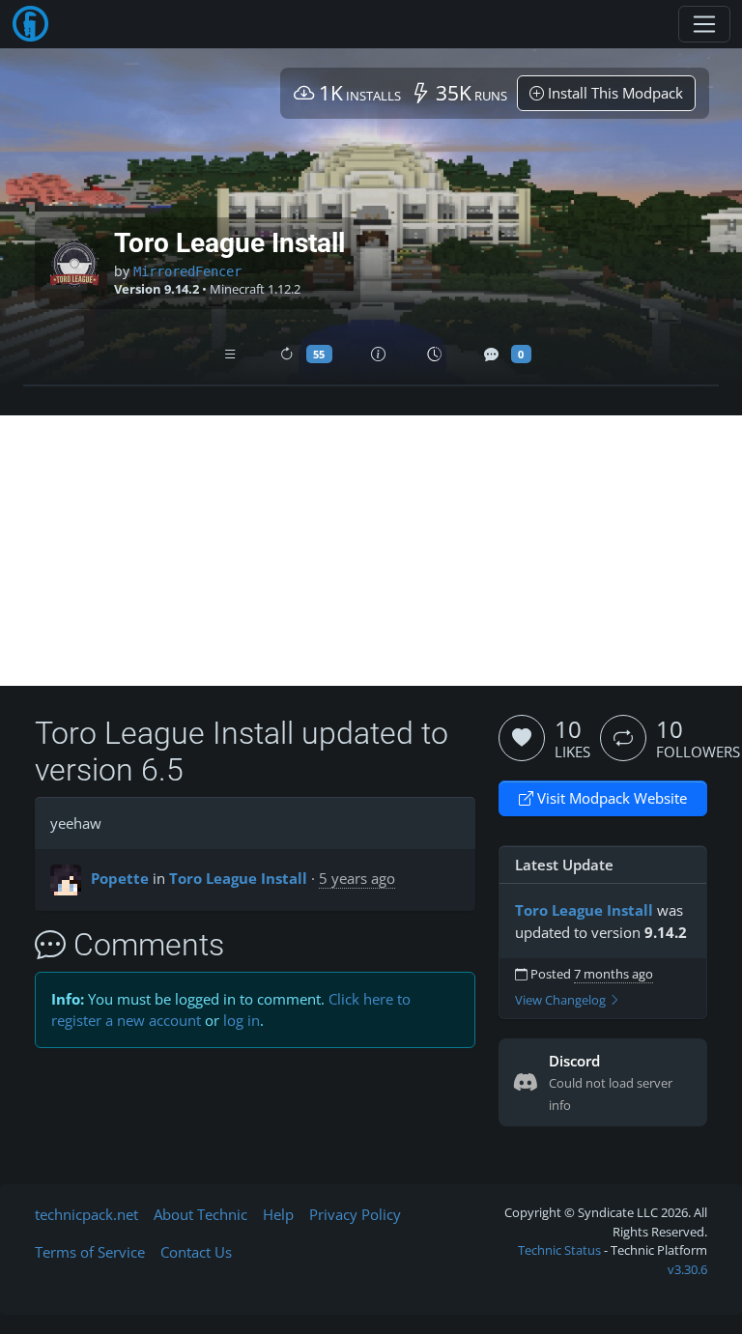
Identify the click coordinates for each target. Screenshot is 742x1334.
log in (241, 1020)
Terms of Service (90, 1252)
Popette (120, 878)
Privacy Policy (355, 1214)
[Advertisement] (371, 550)
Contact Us (196, 1252)
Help (278, 1214)
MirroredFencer (187, 271)
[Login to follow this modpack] (623, 738)
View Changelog (562, 1000)
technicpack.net (86, 1214)
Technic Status (559, 1250)
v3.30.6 (687, 1269)
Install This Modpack (613, 92)
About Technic (200, 1214)
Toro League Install (238, 878)
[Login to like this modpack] (522, 738)
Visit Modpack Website (610, 798)
